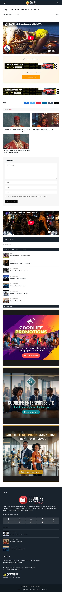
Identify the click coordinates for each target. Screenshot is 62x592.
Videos (57, 14)
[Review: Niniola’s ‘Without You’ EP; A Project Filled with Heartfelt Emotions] (45, 120)
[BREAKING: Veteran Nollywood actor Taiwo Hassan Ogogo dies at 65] (16, 141)
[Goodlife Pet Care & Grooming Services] (6, 255)
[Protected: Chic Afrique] (6, 541)
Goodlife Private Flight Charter (18, 278)
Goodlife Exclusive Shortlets (17, 300)
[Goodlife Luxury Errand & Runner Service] (6, 263)
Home (18, 589)
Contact (38, 589)
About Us (32, 589)
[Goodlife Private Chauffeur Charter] (6, 270)
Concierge (7, 249)
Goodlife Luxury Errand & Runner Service (20, 263)
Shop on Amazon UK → (31, 77)
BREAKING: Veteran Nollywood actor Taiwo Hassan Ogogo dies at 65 (17, 151)
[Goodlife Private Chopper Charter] (6, 293)
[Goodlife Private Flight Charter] (6, 278)
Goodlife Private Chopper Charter (18, 293)
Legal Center (25, 589)
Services (44, 589)
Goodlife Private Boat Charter (17, 285)
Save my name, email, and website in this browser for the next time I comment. (27, 196)
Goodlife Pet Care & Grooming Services (20, 255)
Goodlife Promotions (35, 586)
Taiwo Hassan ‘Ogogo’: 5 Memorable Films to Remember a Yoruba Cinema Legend (17, 130)
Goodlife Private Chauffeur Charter (19, 270)
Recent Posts (16, 249)
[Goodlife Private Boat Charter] (6, 285)
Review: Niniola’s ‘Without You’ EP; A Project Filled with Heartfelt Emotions (44, 130)
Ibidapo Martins (8, 14)
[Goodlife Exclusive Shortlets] (6, 300)
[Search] (57, 3)
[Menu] (5, 3)
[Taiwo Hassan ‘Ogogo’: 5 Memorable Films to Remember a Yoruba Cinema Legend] (16, 120)
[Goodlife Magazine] (31, 2)
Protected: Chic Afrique (16, 541)
